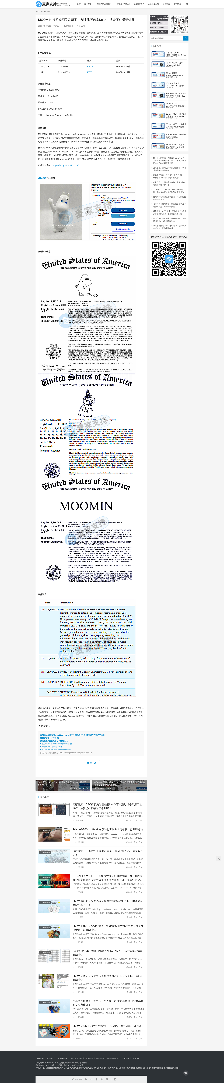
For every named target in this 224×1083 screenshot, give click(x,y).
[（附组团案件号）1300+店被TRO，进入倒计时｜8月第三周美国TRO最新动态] (158, 54)
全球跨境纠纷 (153, 4)
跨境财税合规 (139, 4)
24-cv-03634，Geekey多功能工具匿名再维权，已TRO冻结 (108, 829)
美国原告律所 (112, 1058)
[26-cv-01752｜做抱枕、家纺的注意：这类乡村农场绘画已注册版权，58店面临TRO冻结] (158, 146)
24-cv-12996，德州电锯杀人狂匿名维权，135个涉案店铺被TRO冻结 (107, 952)
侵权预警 (89, 1058)
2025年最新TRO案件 (44, 1058)
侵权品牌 (100, 1058)
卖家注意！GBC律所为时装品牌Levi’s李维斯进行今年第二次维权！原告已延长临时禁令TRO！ (107, 806)
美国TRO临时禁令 (104, 4)
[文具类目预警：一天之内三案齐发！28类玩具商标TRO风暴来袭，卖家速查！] (54, 1006)
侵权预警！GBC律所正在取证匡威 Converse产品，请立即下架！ (108, 852)
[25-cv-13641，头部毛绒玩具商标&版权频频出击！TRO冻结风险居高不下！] (54, 906)
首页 (79, 4)
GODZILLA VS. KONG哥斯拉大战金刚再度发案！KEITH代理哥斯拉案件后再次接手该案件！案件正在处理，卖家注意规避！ (107, 877)
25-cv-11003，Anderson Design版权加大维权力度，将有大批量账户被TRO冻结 (108, 927)
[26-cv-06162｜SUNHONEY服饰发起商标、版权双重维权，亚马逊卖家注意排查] (158, 74)
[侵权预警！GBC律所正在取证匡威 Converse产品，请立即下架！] (54, 856)
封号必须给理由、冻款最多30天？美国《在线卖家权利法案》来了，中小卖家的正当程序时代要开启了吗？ (169, 160)
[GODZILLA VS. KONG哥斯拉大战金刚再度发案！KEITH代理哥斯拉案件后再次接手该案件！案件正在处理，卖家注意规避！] (54, 881)
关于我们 (177, 4)
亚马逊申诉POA (123, 4)
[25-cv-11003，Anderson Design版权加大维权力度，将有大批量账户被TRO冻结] (54, 931)
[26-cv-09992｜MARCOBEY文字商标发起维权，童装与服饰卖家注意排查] (158, 105)
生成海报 (78, 1079)
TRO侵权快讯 (67, 26)
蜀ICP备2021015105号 (45, 1065)
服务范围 (88, 4)
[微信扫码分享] (86, 1079)
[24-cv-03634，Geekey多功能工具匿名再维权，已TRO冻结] (54, 834)
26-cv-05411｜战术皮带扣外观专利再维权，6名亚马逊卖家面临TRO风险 (176, 96)
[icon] (185, 1073)
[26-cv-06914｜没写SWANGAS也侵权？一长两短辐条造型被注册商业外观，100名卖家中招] (158, 64)
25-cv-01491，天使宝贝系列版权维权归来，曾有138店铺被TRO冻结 (107, 977)
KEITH (90, 66)
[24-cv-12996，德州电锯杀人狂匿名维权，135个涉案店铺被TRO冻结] (54, 956)
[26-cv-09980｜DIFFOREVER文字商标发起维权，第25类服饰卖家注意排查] (158, 85)
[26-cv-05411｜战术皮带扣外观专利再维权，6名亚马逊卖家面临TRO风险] (158, 95)
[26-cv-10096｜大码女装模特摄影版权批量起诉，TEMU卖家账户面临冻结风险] (158, 126)
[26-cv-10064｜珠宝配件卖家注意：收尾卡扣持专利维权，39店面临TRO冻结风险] (158, 115)
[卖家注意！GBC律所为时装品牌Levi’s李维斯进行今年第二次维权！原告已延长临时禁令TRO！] (54, 809)
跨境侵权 (42, 178)
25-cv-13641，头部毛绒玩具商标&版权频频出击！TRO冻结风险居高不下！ (107, 902)
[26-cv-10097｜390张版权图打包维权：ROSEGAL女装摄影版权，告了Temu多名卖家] (158, 136)
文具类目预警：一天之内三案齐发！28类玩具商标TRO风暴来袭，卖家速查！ (108, 1002)
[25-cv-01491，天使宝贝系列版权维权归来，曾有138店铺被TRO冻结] (54, 981)
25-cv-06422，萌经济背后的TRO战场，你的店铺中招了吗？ (108, 1025)
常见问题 (166, 4)
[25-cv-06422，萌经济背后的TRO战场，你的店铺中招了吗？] (54, 1031)
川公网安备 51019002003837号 (70, 1065)
